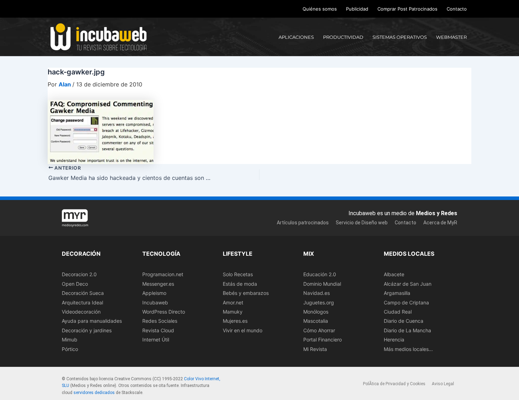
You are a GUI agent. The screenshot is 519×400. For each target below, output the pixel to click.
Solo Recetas (238, 274)
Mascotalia (315, 321)
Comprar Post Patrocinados (407, 9)
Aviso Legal (443, 383)
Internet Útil (155, 340)
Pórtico (70, 349)
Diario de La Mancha (407, 330)
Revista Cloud (158, 330)
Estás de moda (240, 284)
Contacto (457, 9)
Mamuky (233, 312)
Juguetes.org (318, 302)
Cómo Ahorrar (319, 330)
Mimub (69, 340)
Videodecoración (81, 312)
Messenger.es (158, 284)
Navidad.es (316, 293)
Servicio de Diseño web (362, 222)
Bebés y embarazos (246, 293)
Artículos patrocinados (303, 222)
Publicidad (357, 9)
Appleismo (154, 293)
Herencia (394, 340)
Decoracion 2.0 (79, 274)
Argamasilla (397, 293)
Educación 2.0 (319, 274)
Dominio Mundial (322, 284)
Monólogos (315, 312)
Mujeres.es (235, 321)
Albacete (394, 274)
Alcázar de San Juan (407, 284)
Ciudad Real (398, 312)
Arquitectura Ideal (82, 302)
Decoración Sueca (83, 293)
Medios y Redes (436, 213)
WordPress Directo (163, 312)
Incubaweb (155, 302)
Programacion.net (162, 274)
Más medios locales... (408, 349)
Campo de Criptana (406, 302)
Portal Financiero (322, 340)
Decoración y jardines (87, 330)
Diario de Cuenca (403, 321)
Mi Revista (315, 349)
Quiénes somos (320, 9)
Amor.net (233, 302)
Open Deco (75, 284)
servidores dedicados (94, 392)
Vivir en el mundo (242, 330)
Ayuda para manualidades (92, 321)
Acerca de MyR (440, 222)
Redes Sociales (159, 321)
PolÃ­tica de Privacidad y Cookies (394, 383)
